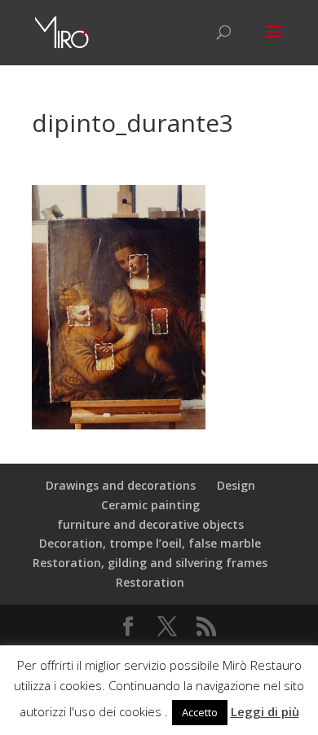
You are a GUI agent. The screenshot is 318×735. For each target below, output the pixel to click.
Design (236, 485)
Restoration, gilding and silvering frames (150, 562)
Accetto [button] (200, 712)
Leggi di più (265, 711)
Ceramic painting (150, 505)
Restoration (150, 582)
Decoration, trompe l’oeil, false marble (150, 543)
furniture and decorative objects (150, 524)
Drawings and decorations (121, 485)
